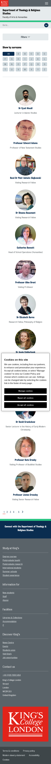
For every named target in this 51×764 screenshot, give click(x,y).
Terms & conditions (11, 751)
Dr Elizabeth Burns (25, 317)
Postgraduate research (13, 564)
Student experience (11, 575)
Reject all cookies (25, 398)
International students (12, 568)
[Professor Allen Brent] (25, 269)
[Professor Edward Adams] (25, 130)
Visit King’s (7, 654)
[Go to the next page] (22, 512)
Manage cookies (25, 391)
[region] (25, 382)
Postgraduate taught (11, 560)
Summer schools (10, 572)
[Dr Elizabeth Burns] (25, 304)
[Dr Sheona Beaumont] (25, 199)
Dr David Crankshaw (25, 422)
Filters (24, 37)
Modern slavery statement (14, 755)
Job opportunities (10, 658)
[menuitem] (8, 54)
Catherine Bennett (25, 247)
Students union (9, 650)
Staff (5, 597)
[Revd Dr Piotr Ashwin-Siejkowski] (25, 165)
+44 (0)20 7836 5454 (12, 675)
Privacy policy (29, 751)
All (8, 54)
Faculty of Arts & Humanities (15, 17)
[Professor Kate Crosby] (25, 447)
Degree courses (9, 557)
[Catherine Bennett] (25, 234)
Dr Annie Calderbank (25, 352)
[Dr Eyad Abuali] (25, 95)
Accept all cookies (25, 405)
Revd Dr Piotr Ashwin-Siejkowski (25, 178)
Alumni (5, 600)
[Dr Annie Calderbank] (25, 339)
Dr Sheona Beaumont (25, 212)
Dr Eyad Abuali (25, 108)
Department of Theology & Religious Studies (21, 11)
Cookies (6, 760)
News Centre (8, 643)
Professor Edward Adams (25, 143)
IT (3, 625)
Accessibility (34, 755)
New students (8, 593)
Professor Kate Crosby (25, 460)
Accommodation (9, 621)
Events (5, 646)
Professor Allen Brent (25, 282)
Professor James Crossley (25, 494)
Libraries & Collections (12, 618)
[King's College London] (25, 722)
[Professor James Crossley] (25, 481)
